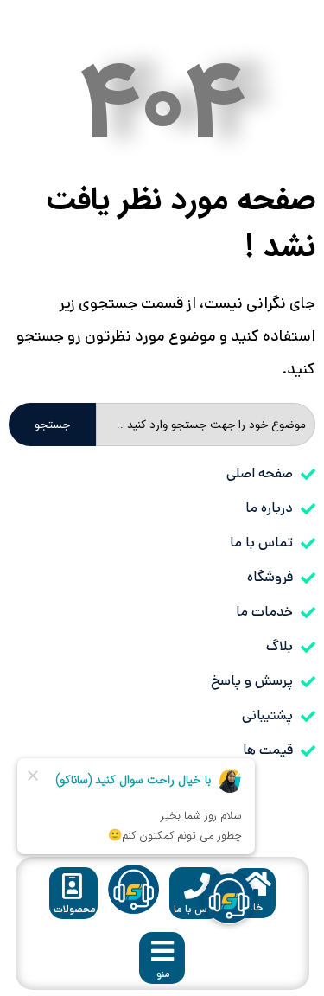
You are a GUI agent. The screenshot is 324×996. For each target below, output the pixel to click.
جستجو (52, 425)
